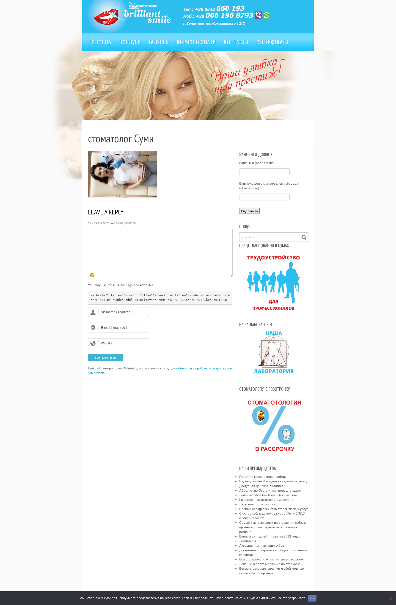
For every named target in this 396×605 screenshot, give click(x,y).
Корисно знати (196, 42)
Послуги (130, 42)
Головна (100, 42)
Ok (312, 598)
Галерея (159, 42)
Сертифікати (272, 42)
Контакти (236, 42)
